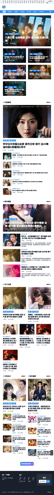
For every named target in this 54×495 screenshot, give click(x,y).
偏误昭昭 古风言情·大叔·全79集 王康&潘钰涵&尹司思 (26, 164)
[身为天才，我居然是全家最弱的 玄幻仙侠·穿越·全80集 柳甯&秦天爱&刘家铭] (32, 454)
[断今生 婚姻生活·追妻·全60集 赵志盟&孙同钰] (7, 191)
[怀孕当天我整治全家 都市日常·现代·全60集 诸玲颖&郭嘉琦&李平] (39, 55)
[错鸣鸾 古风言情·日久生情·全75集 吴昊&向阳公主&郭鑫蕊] (43, 329)
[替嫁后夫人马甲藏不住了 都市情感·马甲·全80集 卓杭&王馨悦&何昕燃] (12, 271)
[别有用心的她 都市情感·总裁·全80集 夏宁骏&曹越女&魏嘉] (12, 255)
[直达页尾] (52, 451)
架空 (30, 2)
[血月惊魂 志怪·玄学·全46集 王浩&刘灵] (14, 55)
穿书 (37, 2)
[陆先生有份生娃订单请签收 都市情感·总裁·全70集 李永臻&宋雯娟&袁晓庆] (14, 72)
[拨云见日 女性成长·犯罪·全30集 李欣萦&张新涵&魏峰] (7, 439)
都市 (5, 2)
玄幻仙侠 (44, 449)
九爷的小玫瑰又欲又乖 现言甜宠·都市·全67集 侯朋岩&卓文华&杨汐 (30, 172)
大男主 (38, 449)
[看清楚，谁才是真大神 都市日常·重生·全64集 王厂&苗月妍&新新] (14, 88)
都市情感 (22, 11)
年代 (28, 2)
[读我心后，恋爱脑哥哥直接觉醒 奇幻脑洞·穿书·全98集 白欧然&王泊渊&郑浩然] (32, 420)
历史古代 (39, 439)
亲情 (32, 2)
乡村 (26, 2)
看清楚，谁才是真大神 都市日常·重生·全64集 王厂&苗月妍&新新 (29, 155)
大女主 (40, 54)
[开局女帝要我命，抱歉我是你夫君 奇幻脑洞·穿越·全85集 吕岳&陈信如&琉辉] (39, 390)
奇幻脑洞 (42, 11)
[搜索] (50, 12)
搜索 (48, 481)
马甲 (18, 2)
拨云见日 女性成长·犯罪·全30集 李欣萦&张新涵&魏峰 (19, 439)
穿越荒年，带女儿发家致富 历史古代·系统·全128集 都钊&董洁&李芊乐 (44, 443)
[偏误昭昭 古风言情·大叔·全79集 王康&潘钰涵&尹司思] (7, 165)
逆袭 (9, 2)
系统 (22, 2)
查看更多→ (48, 102)
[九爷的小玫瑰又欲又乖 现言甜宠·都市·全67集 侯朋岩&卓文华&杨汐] (7, 173)
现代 (3, 2)
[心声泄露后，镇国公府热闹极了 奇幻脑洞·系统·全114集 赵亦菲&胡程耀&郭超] (32, 432)
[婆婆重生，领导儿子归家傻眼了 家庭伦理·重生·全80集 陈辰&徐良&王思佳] (39, 72)
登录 (51, 1)
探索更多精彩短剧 (27, 463)
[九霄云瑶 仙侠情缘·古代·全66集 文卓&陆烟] (27, 30)
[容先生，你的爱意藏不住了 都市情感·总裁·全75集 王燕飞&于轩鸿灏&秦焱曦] (12, 240)
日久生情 (29, 11)
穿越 (33, 403)
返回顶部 (49, 492)
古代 (13, 2)
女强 (20, 2)
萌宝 (24, 2)
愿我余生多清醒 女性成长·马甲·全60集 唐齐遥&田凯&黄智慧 (19, 449)
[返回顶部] (52, 454)
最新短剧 (10, 11)
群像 (13, 54)
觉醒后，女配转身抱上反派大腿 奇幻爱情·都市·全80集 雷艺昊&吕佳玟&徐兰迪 (39, 317)
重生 (11, 2)
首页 (4, 11)
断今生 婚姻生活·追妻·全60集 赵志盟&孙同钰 (24, 190)
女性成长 (35, 11)
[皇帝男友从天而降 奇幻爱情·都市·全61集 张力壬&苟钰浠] (7, 182)
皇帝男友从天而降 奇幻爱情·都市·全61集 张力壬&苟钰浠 (27, 181)
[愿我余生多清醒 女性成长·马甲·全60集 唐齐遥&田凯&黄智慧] (7, 450)
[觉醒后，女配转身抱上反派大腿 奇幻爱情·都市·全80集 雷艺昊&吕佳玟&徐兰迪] (39, 298)
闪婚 (39, 2)
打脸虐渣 (16, 11)
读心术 (44, 416)
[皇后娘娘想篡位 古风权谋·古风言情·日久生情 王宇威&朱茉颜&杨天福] (27, 329)
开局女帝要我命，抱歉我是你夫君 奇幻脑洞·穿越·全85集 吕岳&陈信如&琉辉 (39, 408)
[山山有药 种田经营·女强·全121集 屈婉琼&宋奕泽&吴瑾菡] (7, 418)
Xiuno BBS (31, 492)
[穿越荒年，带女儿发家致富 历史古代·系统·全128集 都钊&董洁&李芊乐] (32, 443)
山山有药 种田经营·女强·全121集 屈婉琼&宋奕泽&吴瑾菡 (19, 417)
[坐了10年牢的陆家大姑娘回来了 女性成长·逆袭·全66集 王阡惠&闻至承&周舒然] (7, 429)
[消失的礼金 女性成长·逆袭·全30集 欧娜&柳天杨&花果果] (14, 390)
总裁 (7, 2)
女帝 (37, 403)
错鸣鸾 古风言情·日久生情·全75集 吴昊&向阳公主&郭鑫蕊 (43, 341)
